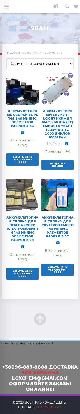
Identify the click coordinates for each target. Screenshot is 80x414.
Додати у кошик (57, 165)
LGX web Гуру (48, 407)
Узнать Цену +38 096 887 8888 (22, 159)
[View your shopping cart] (76, 6)
